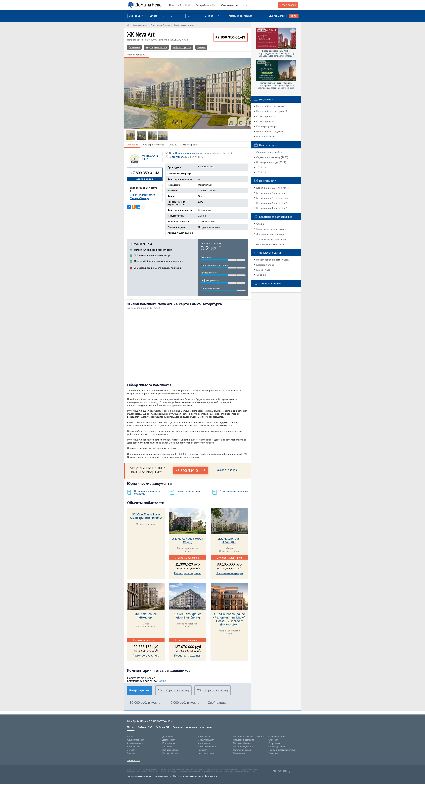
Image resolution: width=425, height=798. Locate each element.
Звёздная (167, 746)
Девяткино (167, 736)
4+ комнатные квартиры (270, 244)
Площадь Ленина (242, 743)
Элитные (261, 274)
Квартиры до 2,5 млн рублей (272, 198)
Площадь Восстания (243, 740)
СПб (171, 153)
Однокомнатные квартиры (271, 229)
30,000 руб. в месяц (145, 702)
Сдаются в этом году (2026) (272, 157)
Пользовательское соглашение (188, 776)
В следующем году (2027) (271, 162)
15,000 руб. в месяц (173, 690)
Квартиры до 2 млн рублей (271, 193)
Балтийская (133, 746)
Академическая (135, 743)
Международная (206, 740)
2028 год (261, 167)
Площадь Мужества (243, 746)
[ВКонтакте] (129, 207)
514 (206, 5)
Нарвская (202, 750)
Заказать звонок (226, 470)
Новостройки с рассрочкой (271, 111)
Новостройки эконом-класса (272, 259)
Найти (293, 15)
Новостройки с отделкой (270, 131)
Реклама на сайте (162, 776)
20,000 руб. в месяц (212, 690)
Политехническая (242, 750)
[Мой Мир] (138, 207)
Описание (132, 144)
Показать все (133, 760)
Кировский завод (170, 753)
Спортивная (176, 156)
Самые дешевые (265, 116)
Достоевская (168, 740)
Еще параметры (277, 16)
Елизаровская (169, 743)
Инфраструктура (182, 47)
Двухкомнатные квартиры (271, 234)
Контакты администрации (139, 776)
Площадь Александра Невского (249, 736)
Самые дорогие (265, 121)
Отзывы (201, 47)
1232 (179, 5)
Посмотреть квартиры (187, 573)
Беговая (131, 750)
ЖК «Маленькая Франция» (229, 540)
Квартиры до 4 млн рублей (271, 208)
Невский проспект (207, 753)
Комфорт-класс (265, 265)
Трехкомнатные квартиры (271, 239)
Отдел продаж (288, 5)
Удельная (273, 753)
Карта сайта (211, 776)
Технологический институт (281, 750)
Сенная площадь (277, 736)
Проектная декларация (188, 491)
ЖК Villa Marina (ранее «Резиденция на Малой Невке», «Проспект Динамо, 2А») (229, 619)
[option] (187, 93)
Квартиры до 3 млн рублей (271, 203)
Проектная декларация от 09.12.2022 (147, 492)
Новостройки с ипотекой (270, 106)
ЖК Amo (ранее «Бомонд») (146, 615)
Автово (130, 736)
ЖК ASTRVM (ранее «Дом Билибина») (188, 615)
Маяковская (204, 736)
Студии (260, 223)
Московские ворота (207, 746)
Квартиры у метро (266, 126)
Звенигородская (170, 750)
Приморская (239, 753)
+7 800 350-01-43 (230, 37)
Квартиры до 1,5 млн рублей (272, 187)
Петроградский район (139, 39)
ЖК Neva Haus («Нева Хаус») (187, 540)
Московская (204, 743)
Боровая (131, 753)
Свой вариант (218, 702)
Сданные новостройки (269, 152)
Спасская (273, 740)
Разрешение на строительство (234, 491)
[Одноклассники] (134, 207)
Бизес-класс (263, 269)
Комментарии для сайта (146, 681)
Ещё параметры (265, 136)
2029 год (261, 172)
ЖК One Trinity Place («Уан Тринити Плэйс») (146, 516)
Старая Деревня (276, 746)
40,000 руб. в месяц (184, 702)
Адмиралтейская (135, 740)
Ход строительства (156, 47)
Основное (134, 47)
